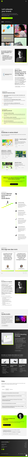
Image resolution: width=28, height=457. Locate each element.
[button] (26, 1)
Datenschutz (21, 453)
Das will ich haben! (18, 350)
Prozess (26, 444)
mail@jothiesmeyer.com (4, 446)
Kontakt (3, 386)
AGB (18, 453)
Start (26, 442)
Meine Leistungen (17, 86)
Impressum (25, 453)
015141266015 (3, 447)
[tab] (3, 389)
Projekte (26, 443)
